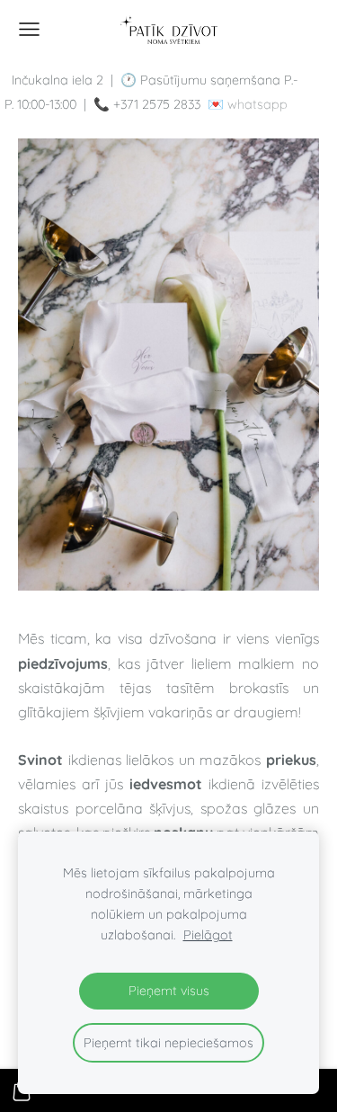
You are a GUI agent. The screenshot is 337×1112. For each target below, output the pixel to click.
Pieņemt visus (169, 991)
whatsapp (257, 104)
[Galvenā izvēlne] (29, 29)
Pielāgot (208, 935)
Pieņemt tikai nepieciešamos (168, 1043)
